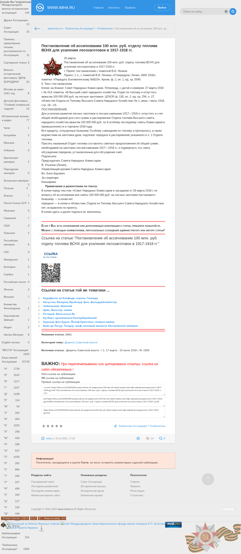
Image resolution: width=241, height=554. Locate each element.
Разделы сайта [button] (41, 475)
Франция (16, 210)
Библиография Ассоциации (15, 535)
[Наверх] (208, 479)
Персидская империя (16, 171)
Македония (16, 259)
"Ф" (12, 488)
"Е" (12, 400)
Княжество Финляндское (16, 306)
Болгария (16, 266)
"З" (12, 412)
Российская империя (16, 242)
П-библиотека (104, 28)
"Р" (12, 463)
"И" (12, 418)
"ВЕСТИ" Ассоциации (15, 351)
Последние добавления (44, 486)
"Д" (12, 393)
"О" (12, 450)
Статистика (136, 495)
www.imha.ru (65, 509)
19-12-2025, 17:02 (65, 438)
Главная (98, 7)
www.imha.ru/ (55, 28)
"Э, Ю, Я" (12, 526)
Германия (16, 218)
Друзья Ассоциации (16, 21)
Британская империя (16, 159)
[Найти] (233, 11)
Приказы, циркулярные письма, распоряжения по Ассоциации (16, 47)
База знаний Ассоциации (15, 359)
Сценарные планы (16, 62)
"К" (12, 425)
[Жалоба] (139, 438)
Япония (16, 289)
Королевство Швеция (16, 317)
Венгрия (16, 296)
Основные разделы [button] (94, 475)
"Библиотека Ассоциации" (15, 546)
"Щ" (12, 519)
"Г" (12, 387)
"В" (12, 381)
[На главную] (37, 28)
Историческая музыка (93, 486)
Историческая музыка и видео (15, 118)
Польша (16, 188)
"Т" (12, 475)
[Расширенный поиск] (226, 11)
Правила (130, 7)
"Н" (12, 444)
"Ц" (12, 501)
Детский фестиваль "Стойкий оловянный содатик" (16, 104)
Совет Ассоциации (16, 29)
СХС (16, 251)
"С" (12, 469)
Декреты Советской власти (81, 342)
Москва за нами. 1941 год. (16, 91)
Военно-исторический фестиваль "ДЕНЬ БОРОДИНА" (16, 75)
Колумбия (16, 135)
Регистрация (137, 491)
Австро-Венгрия (16, 334)
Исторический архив (92, 491)
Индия (16, 327)
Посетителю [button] (138, 475)
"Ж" (12, 406)
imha (48, 438)
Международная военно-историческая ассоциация (15, 8)
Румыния (16, 232)
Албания (16, 150)
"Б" (12, 374)
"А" (12, 368)
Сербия (16, 274)
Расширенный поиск (42, 482)
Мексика (16, 142)
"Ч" (12, 507)
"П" (12, 456)
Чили (16, 127)
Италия (16, 195)
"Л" (12, 431)
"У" (12, 482)
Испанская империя (16, 181)
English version (15, 342)
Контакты (114, 7)
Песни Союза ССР (16, 203)
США (16, 225)
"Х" (12, 494)
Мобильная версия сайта (45, 495)
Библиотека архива (92, 495)
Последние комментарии (45, 491)
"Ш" (12, 513)
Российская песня (16, 281)
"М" (12, 438)
